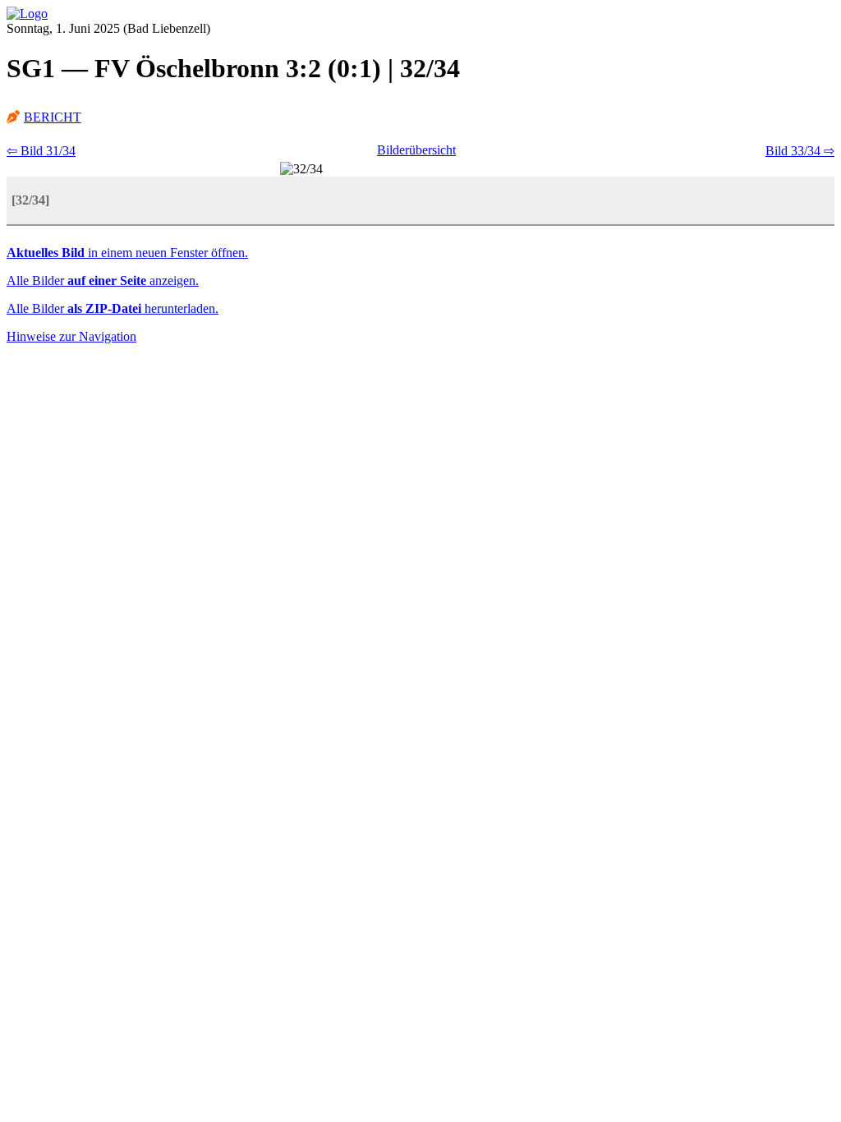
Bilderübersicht (416, 150)
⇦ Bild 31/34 (41, 151)
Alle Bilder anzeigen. (103, 280)
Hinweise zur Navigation (71, 336)
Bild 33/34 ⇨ (799, 151)
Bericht (52, 117)
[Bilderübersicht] (27, 14)
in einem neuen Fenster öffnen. (127, 253)
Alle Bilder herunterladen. (112, 308)
